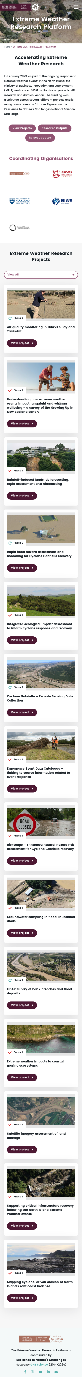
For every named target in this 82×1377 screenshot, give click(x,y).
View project (20, 343)
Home (7, 47)
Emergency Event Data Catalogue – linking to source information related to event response (38, 772)
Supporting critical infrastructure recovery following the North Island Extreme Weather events (40, 1210)
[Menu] (76, 7)
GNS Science (39, 1364)
